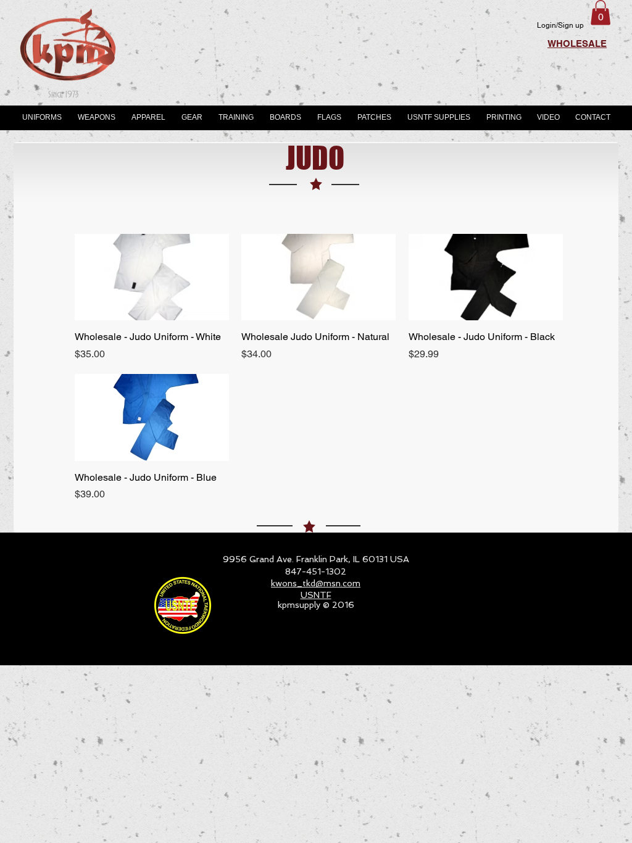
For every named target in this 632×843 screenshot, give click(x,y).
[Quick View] (152, 277)
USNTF (316, 595)
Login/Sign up (560, 25)
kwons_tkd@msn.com (315, 583)
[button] (600, 12)
